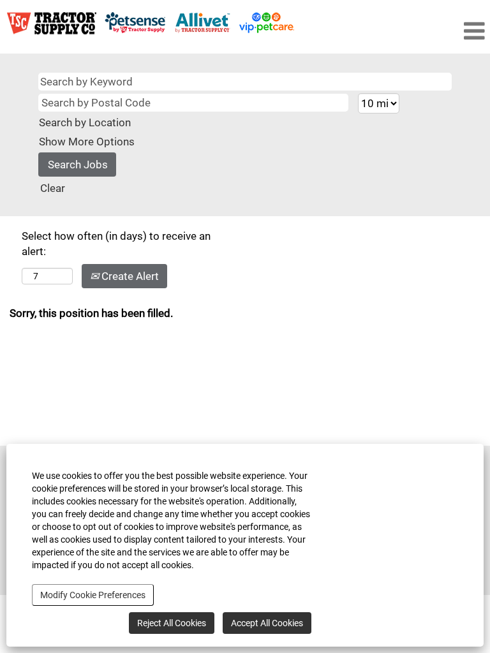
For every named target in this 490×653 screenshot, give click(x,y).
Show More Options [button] (87, 141)
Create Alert (129, 276)
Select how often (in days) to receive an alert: (116, 244)
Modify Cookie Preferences (92, 595)
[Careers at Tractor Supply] (150, 23)
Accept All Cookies (267, 623)
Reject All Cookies (171, 623)
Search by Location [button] (85, 122)
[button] (441, 31)
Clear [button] (52, 188)
